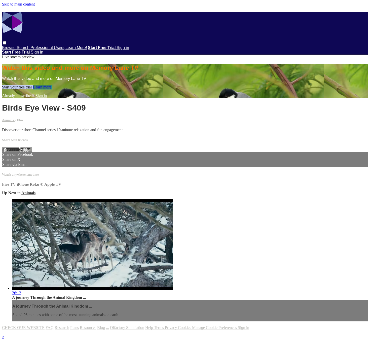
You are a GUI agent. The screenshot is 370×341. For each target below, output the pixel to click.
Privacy (171, 327)
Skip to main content (18, 4)
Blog (101, 327)
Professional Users (47, 47)
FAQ (50, 327)
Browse (9, 47)
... (107, 327)
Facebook (10, 150)
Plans (74, 327)
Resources (88, 327)
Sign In (37, 52)
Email (27, 150)
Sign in (123, 47)
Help (149, 327)
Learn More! (76, 47)
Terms (159, 327)
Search (23, 47)
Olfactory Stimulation (127, 327)
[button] (4, 42)
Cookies (185, 327)
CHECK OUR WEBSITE (23, 327)
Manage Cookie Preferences (215, 327)
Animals (8, 120)
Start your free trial (17, 87)
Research (62, 327)
